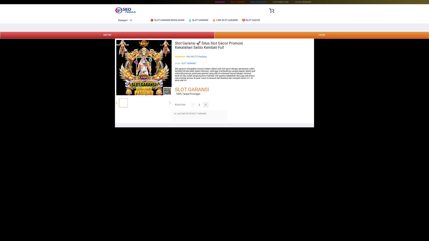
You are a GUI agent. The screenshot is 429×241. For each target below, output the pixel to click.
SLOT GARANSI (188, 63)
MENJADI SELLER (259, 2)
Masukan (220, 2)
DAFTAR (107, 35)
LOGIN (322, 35)
